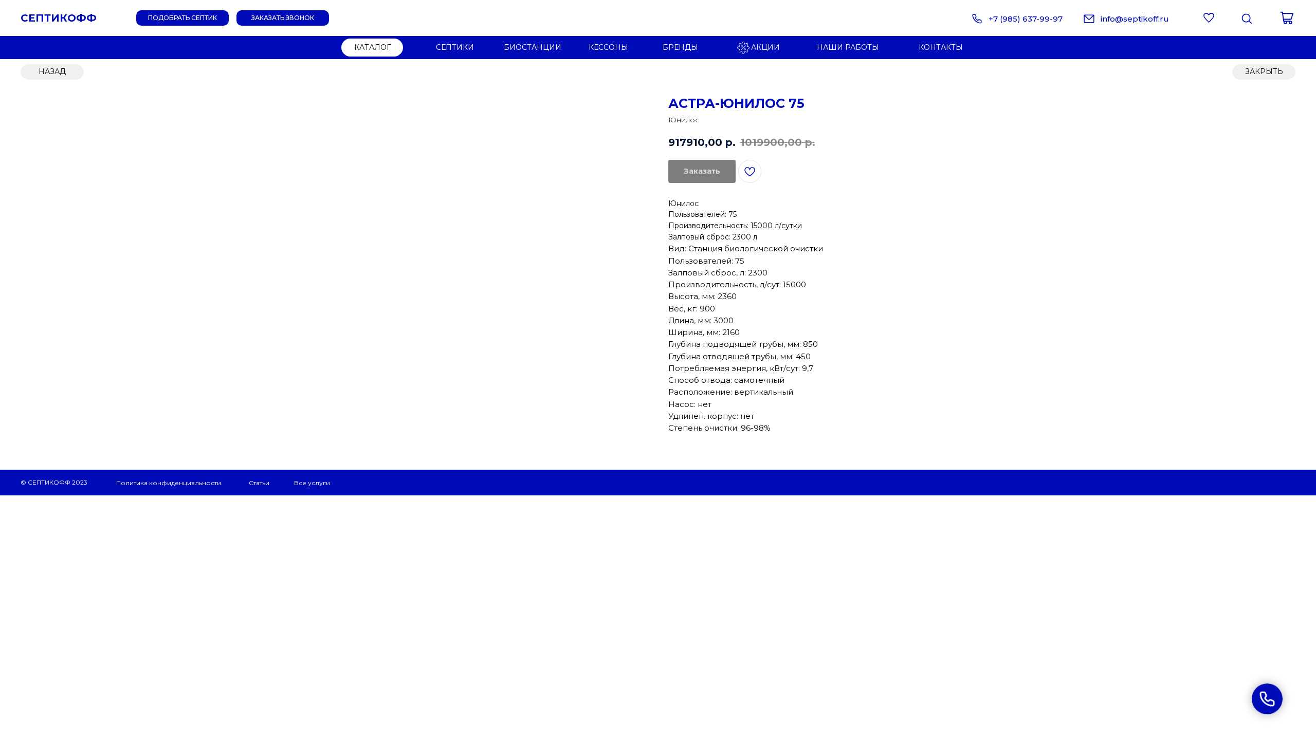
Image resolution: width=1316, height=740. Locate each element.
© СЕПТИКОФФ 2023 (54, 482)
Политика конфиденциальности (168, 483)
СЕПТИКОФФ (59, 18)
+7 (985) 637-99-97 (1026, 19)
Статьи (259, 483)
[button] (282, 18)
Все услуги (312, 483)
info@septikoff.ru (1135, 19)
